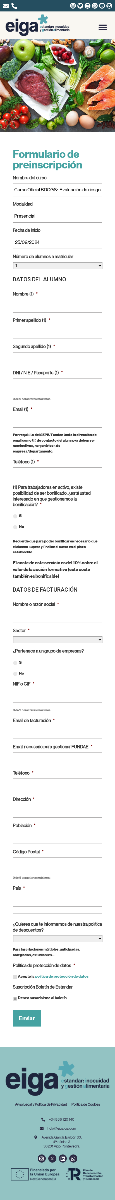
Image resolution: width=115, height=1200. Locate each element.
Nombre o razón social (36, 604)
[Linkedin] (87, 6)
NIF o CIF (23, 684)
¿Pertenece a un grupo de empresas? (48, 651)
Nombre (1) (25, 294)
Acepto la (53, 976)
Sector (21, 630)
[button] (102, 27)
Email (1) (22, 409)
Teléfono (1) (26, 462)
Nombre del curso (30, 178)
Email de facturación (34, 720)
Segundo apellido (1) (34, 346)
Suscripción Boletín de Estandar (43, 987)
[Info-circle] (102, 6)
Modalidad (23, 204)
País (19, 888)
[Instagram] (73, 6)
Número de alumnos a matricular (43, 256)
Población (24, 825)
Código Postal (28, 852)
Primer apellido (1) (31, 320)
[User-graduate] (109, 6)
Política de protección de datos (44, 965)
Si (20, 515)
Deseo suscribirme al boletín (42, 998)
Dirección (24, 799)
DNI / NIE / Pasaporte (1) (38, 373)
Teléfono (23, 773)
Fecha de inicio (26, 230)
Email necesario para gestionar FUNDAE (52, 747)
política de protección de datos (61, 976)
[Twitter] (80, 6)
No (21, 526)
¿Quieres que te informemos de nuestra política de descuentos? (57, 927)
